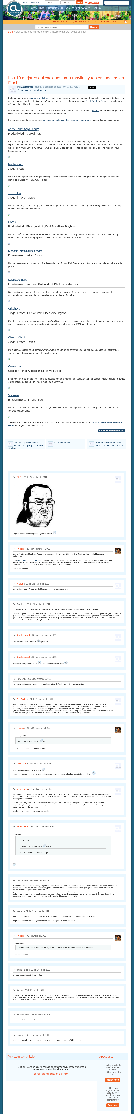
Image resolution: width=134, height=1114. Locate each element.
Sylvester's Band (17, 279)
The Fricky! (22, 699)
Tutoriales (53, 7)
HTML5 (95, 110)
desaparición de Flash (39, 98)
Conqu (12, 222)
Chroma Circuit (16, 337)
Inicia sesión (113, 1080)
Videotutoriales (81, 7)
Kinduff (20, 584)
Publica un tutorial (61, 21)
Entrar (79, 2)
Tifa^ (19, 477)
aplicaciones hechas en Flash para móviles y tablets (67, 120)
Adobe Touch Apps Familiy (23, 129)
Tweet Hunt (14, 193)
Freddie (20, 549)
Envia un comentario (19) (111, 431)
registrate (93, 2)
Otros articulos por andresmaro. (32, 90)
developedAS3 (23, 635)
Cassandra (14, 366)
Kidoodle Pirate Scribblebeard (25, 250)
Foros (33, 7)
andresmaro (27, 87)
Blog (41, 7)
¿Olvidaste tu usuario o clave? (32, 2)
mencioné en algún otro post (30, 560)
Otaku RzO (22, 764)
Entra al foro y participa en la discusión (52, 1074)
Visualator (13, 395)
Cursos (65, 7)
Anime (116, 21)
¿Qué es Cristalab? (81, 21)
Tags (96, 21)
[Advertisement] (66, 55)
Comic (96, 7)
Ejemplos (105, 21)
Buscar (93, 27)
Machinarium (15, 164)
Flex (103, 101)
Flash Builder (92, 101)
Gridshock (14, 308)
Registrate (113, 1105)
